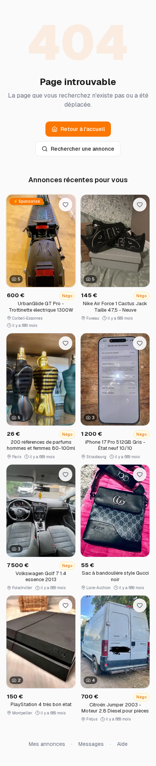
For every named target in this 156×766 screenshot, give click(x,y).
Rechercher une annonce (82, 148)
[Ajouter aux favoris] (65, 204)
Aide (122, 744)
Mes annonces (47, 744)
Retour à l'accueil (83, 129)
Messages (91, 744)
